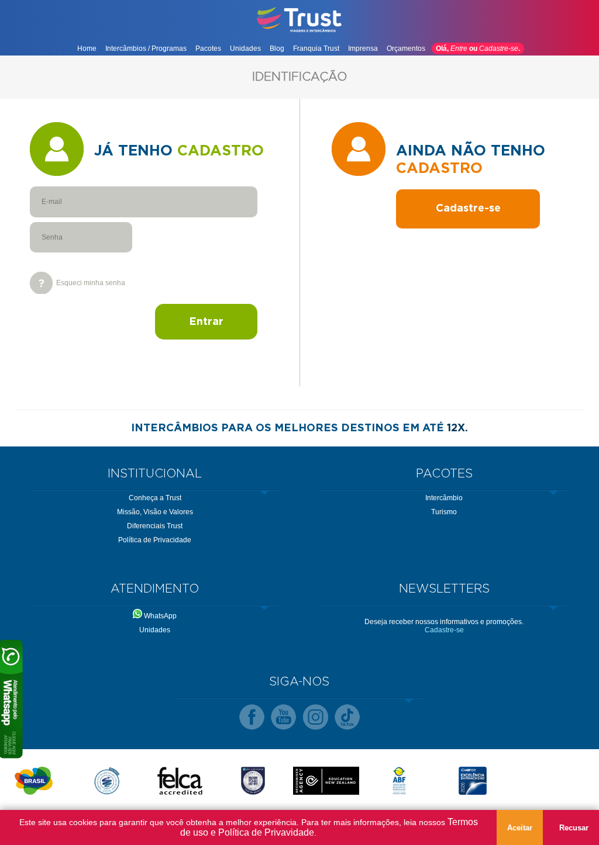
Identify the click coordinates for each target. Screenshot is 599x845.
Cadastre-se (498, 48)
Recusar (573, 827)
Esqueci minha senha (90, 283)
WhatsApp (159, 616)
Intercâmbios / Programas (146, 48)
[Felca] (180, 781)
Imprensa (363, 48)
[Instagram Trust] (315, 718)
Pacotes (208, 48)
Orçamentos (406, 48)
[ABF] (399, 781)
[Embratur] (33, 781)
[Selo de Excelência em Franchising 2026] (472, 781)
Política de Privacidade (154, 540)
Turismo (444, 512)
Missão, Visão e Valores (155, 512)
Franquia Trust (316, 48)
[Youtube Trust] (283, 718)
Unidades (245, 48)
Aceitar (519, 827)
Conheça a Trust (155, 498)
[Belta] (106, 781)
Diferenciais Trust (155, 526)
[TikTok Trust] (347, 718)
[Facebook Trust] (251, 718)
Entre (458, 48)
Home (87, 48)
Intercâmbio (444, 498)
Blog (277, 48)
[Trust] (299, 31)
